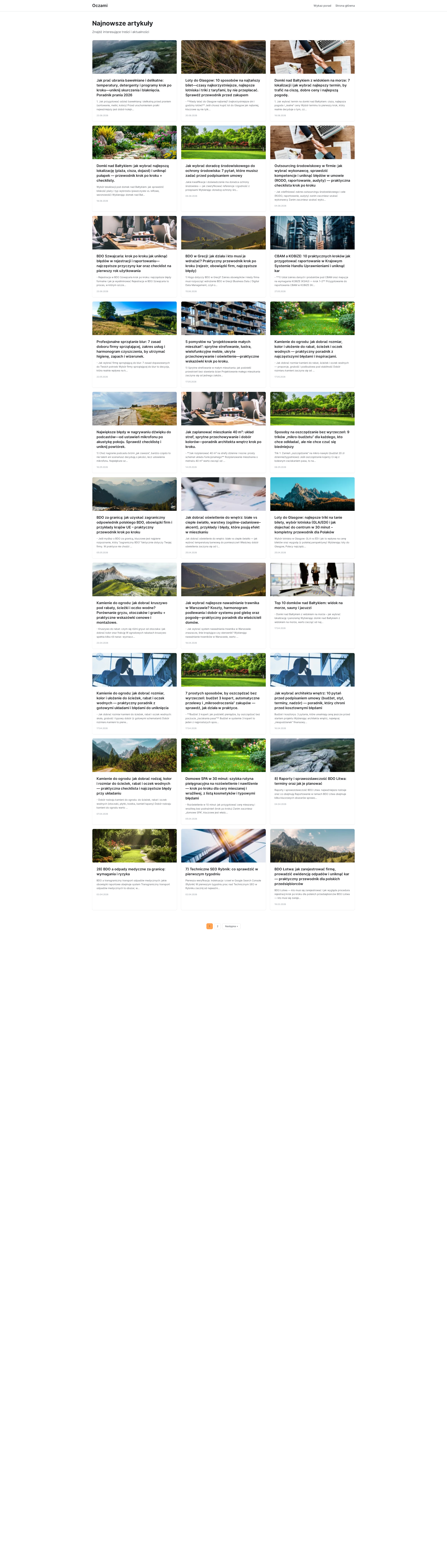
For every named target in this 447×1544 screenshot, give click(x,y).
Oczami (100, 5)
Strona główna (345, 5)
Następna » (231, 926)
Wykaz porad (322, 5)
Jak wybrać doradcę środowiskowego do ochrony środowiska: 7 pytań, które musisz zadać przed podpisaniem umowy (221, 171)
